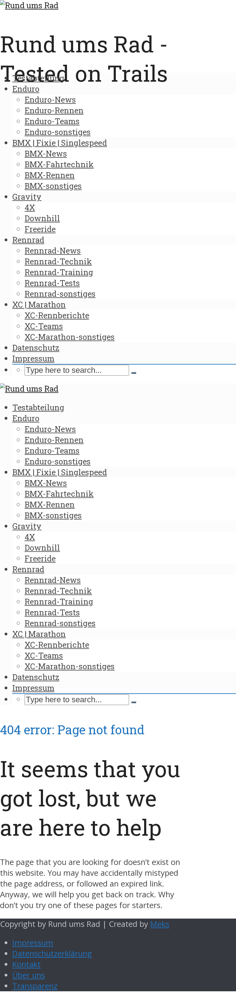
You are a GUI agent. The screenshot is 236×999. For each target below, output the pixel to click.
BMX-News (46, 153)
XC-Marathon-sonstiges (70, 337)
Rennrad (28, 239)
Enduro (25, 89)
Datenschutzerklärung (52, 953)
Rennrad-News (53, 250)
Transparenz (34, 986)
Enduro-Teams (52, 121)
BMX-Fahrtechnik (59, 164)
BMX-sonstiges (53, 186)
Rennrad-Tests (52, 283)
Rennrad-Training (59, 272)
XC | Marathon (39, 304)
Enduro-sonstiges (58, 132)
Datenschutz (35, 347)
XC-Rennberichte (57, 315)
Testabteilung (38, 78)
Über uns (28, 975)
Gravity (26, 196)
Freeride (40, 229)
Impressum (33, 358)
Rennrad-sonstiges (60, 293)
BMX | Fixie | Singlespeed (59, 142)
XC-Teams (44, 326)
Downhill (42, 218)
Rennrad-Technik (58, 261)
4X (30, 207)
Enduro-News (50, 99)
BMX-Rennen (50, 175)
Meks (159, 924)
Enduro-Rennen (54, 110)
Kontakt (26, 964)
